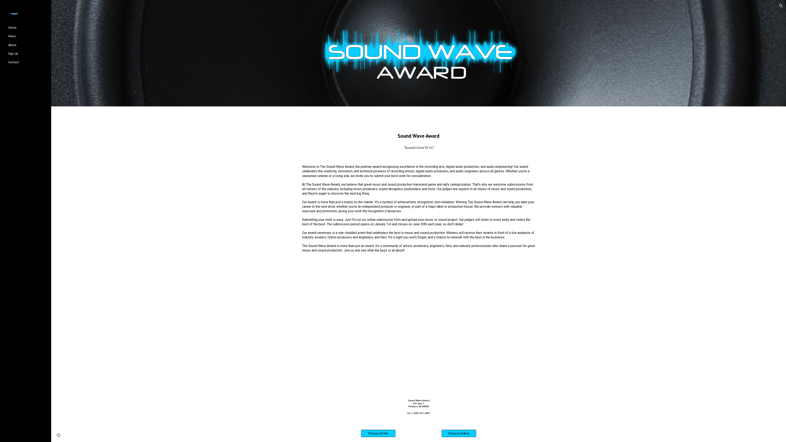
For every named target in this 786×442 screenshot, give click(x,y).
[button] (781, 6)
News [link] (12, 36)
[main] (418, 135)
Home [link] (12, 27)
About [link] (12, 45)
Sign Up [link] (13, 53)
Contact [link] (13, 62)
